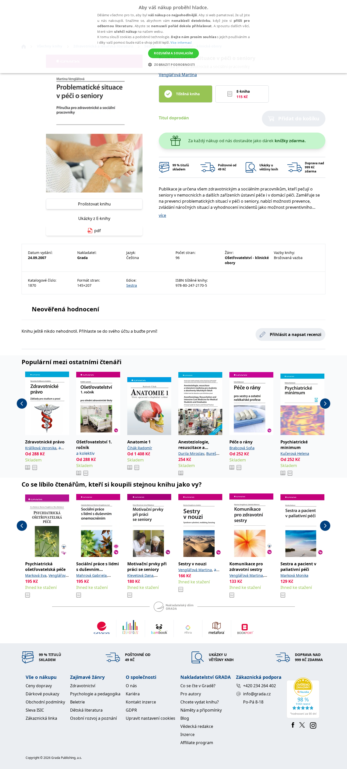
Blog (184, 718)
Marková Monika (294, 575)
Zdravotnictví (82, 685)
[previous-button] (22, 403)
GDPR (131, 710)
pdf (97, 230)
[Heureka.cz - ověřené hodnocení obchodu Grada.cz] (304, 698)
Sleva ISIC (35, 710)
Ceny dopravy (39, 685)
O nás (131, 685)
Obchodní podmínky (45, 702)
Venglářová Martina (178, 74)
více (162, 215)
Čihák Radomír (139, 447)
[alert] (173, 36)
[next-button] (325, 403)
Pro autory (190, 694)
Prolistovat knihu (94, 204)
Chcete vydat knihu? (199, 702)
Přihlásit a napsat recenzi (295, 334)
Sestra (131, 285)
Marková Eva (35, 575)
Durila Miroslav (191, 453)
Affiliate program (196, 742)
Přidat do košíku (298, 118)
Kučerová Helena (294, 453)
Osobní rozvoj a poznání (93, 718)
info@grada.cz (257, 694)
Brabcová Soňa (242, 447)
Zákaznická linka (41, 718)
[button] (173, 64)
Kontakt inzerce (141, 702)
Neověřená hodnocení (65, 309)
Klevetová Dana (140, 575)
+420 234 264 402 (259, 685)
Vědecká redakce (196, 726)
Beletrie (77, 702)
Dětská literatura (86, 710)
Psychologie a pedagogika (95, 694)
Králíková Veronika (40, 447)
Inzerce (187, 734)
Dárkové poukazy (42, 694)
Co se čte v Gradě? (197, 685)
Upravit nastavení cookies (150, 718)
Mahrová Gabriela (91, 575)
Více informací (181, 42)
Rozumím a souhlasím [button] (173, 53)
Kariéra (133, 694)
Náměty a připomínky (201, 710)
